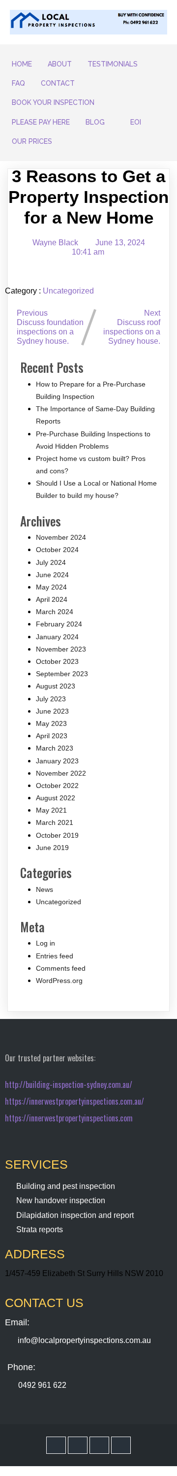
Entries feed (54, 956)
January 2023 (57, 761)
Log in (45, 943)
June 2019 (52, 848)
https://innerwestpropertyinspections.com (69, 1118)
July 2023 (51, 699)
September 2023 (62, 674)
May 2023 (51, 723)
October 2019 (57, 835)
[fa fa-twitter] (78, 1445)
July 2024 (51, 562)
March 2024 (54, 612)
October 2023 (57, 661)
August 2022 (55, 798)
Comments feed (61, 968)
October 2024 (57, 550)
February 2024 (59, 624)
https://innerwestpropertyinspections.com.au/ (74, 1101)
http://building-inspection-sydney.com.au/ (68, 1084)
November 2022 (61, 773)
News (44, 889)
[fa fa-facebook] (56, 1445)
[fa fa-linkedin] (121, 1445)
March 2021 (54, 822)
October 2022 (57, 785)
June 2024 (52, 575)
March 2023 (54, 748)
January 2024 (57, 637)
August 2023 (55, 686)
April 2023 (51, 736)
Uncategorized (68, 291)
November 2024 (61, 537)
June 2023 (52, 711)
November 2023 (61, 649)
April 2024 (51, 599)
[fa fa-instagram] (99, 1445)
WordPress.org (59, 980)
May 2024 (51, 587)
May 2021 (51, 810)
